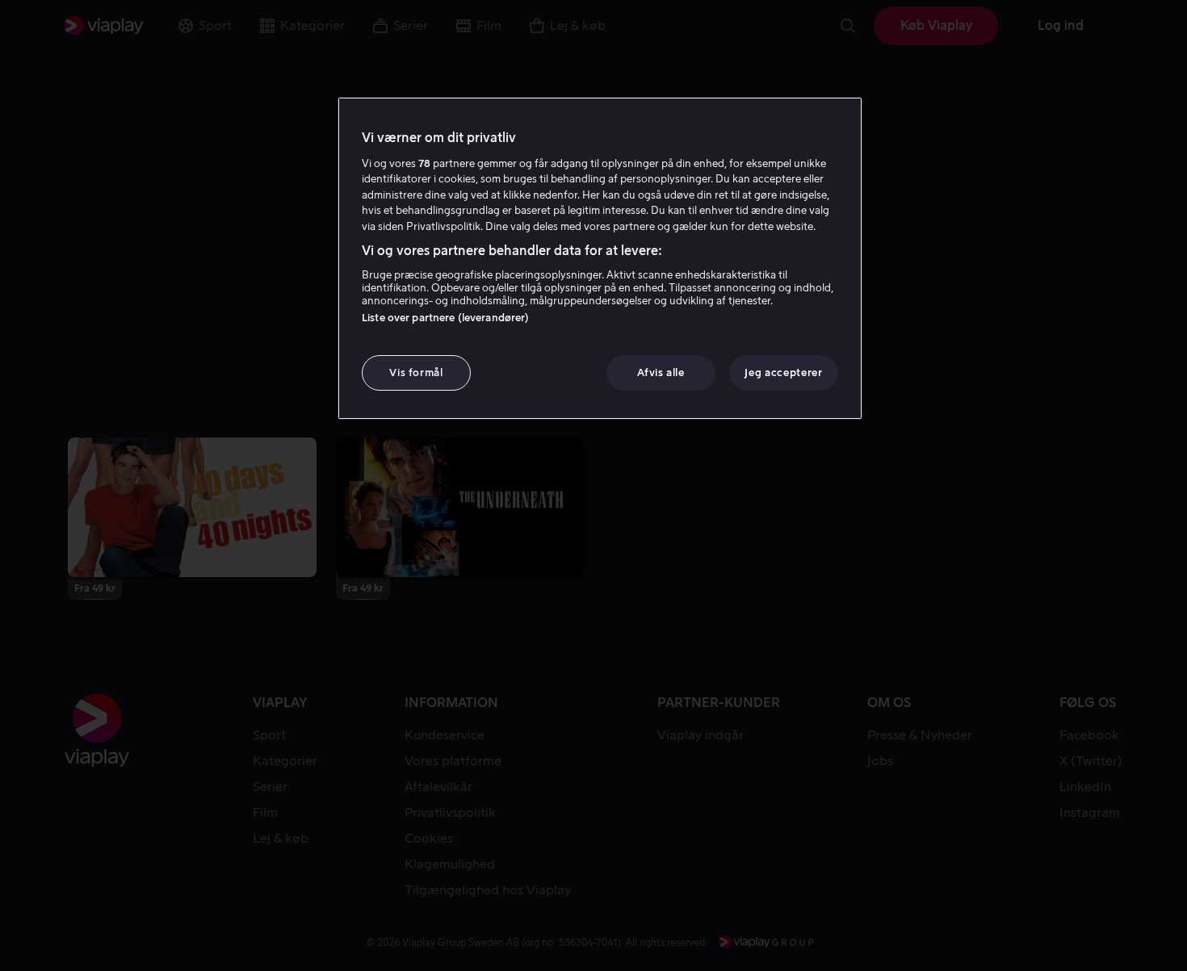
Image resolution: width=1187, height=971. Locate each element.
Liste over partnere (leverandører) (445, 317)
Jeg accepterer (783, 372)
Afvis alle (661, 372)
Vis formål (416, 372)
